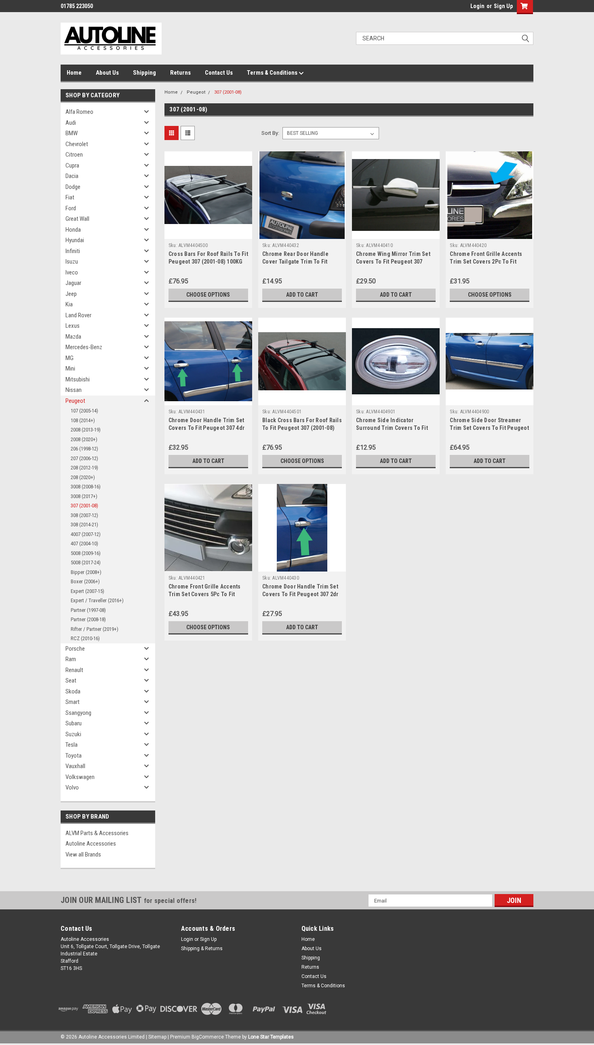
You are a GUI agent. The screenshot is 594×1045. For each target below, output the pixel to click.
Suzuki (73, 734)
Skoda (72, 691)
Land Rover (78, 315)
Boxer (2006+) (85, 581)
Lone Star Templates (271, 1037)
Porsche (75, 648)
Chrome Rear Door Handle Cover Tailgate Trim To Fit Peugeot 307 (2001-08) (295, 261)
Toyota (73, 755)
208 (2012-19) (84, 468)
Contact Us (219, 72)
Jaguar (73, 283)
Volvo (72, 787)
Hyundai (74, 240)
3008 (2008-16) (86, 487)
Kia (69, 304)
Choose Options (208, 294)
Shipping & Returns (202, 948)
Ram (70, 659)
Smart (72, 702)
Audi (70, 122)
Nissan (73, 390)
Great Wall (77, 218)
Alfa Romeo (79, 111)
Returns (180, 72)
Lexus (72, 325)
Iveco (71, 272)
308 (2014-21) (84, 524)
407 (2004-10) (84, 543)
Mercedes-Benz (83, 347)
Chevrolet (76, 144)
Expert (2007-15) (87, 591)
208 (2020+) (83, 477)
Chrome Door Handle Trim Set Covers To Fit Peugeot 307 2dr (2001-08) (300, 594)
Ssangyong (78, 712)
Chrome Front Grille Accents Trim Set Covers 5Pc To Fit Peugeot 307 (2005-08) (205, 594)
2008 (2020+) (84, 439)
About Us (107, 72)
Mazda (73, 336)
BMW (71, 133)
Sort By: (270, 133)
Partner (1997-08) (88, 610)
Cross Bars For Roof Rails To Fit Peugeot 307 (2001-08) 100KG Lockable (208, 261)
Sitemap (157, 1037)
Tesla (71, 744)
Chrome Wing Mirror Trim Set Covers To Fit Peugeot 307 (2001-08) (393, 261)
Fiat (69, 197)
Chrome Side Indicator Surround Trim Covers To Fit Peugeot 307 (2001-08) (392, 428)
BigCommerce (208, 1037)
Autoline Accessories (90, 843)
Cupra (72, 165)
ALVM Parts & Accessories (96, 833)
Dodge (72, 187)
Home (74, 72)
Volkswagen (80, 777)
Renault (74, 670)
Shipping (144, 72)
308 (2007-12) (84, 515)
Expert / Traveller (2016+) (97, 600)
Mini (70, 368)
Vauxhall (75, 766)
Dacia (71, 176)
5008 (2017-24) (86, 562)
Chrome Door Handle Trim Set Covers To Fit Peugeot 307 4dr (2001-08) (206, 428)
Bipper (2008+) (86, 572)
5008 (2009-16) (86, 553)
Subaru (73, 723)
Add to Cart (302, 294)
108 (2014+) (83, 420)
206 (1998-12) (84, 449)
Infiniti (72, 251)
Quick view (208, 233)
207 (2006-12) (84, 458)
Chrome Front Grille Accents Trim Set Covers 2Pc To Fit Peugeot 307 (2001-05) (486, 261)
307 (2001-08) (84, 506)
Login (477, 6)
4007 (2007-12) (86, 534)
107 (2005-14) (84, 411)
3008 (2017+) (84, 496)
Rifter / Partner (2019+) (94, 629)
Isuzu (71, 261)
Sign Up (503, 6)
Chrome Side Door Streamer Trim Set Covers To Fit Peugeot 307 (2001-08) (489, 428)
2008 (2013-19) (86, 430)
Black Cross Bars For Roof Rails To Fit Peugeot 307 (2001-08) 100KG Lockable (302, 428)
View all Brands (83, 854)
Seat (70, 680)
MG (69, 358)
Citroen (74, 154)
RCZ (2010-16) (85, 638)
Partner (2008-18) (88, 619)
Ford (70, 208)
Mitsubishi (77, 379)
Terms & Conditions (273, 72)
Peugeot (75, 400)
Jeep (71, 293)
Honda (73, 229)
